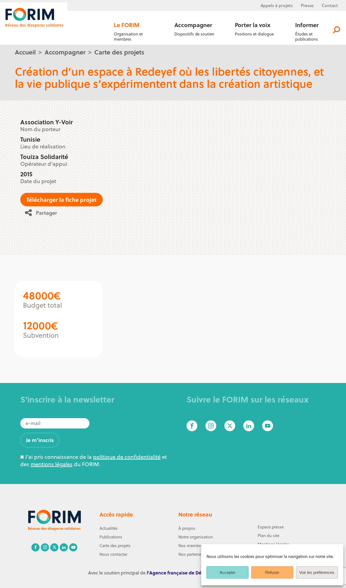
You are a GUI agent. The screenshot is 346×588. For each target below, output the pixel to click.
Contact (330, 5)
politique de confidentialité (127, 457)
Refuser (272, 572)
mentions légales (51, 464)
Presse (307, 5)
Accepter (227, 572)
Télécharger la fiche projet (61, 199)
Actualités (108, 528)
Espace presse (271, 527)
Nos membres (191, 545)
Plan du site (268, 535)
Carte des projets (119, 52)
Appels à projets (277, 5)
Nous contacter (113, 554)
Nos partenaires (192, 554)
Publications (110, 537)
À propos (186, 528)
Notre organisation (195, 537)
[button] (42, 212)
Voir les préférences (316, 572)
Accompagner (65, 52)
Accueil (25, 52)
